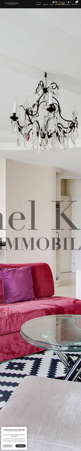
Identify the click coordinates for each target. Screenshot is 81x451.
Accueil (38, 4)
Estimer (57, 4)
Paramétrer (7, 446)
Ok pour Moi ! (20, 446)
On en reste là (20, 429)
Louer (51, 4)
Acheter (45, 4)
